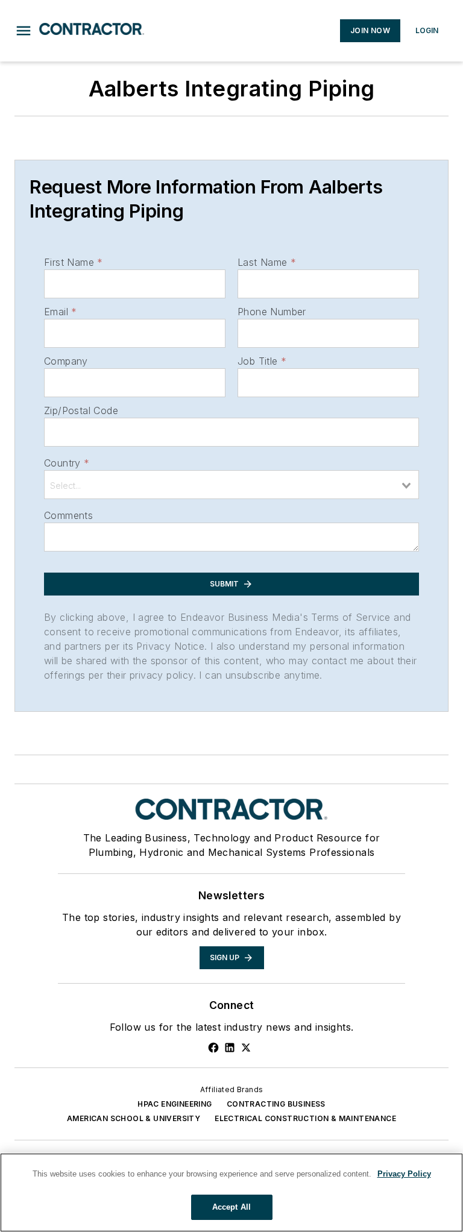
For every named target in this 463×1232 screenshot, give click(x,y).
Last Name (267, 262)
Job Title (262, 361)
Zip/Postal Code (81, 410)
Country (66, 463)
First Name (73, 262)
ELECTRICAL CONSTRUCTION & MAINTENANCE (305, 1118)
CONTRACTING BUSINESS (276, 1103)
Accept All (231, 1207)
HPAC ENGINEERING (174, 1103)
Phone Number (272, 312)
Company (66, 361)
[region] (231, 1192)
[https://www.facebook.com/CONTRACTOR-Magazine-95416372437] (213, 1048)
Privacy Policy (404, 1173)
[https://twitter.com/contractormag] (246, 1048)
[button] (23, 31)
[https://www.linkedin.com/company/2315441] (230, 1048)
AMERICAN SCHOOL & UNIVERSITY (133, 1118)
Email (60, 312)
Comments (68, 515)
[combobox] (231, 484)
